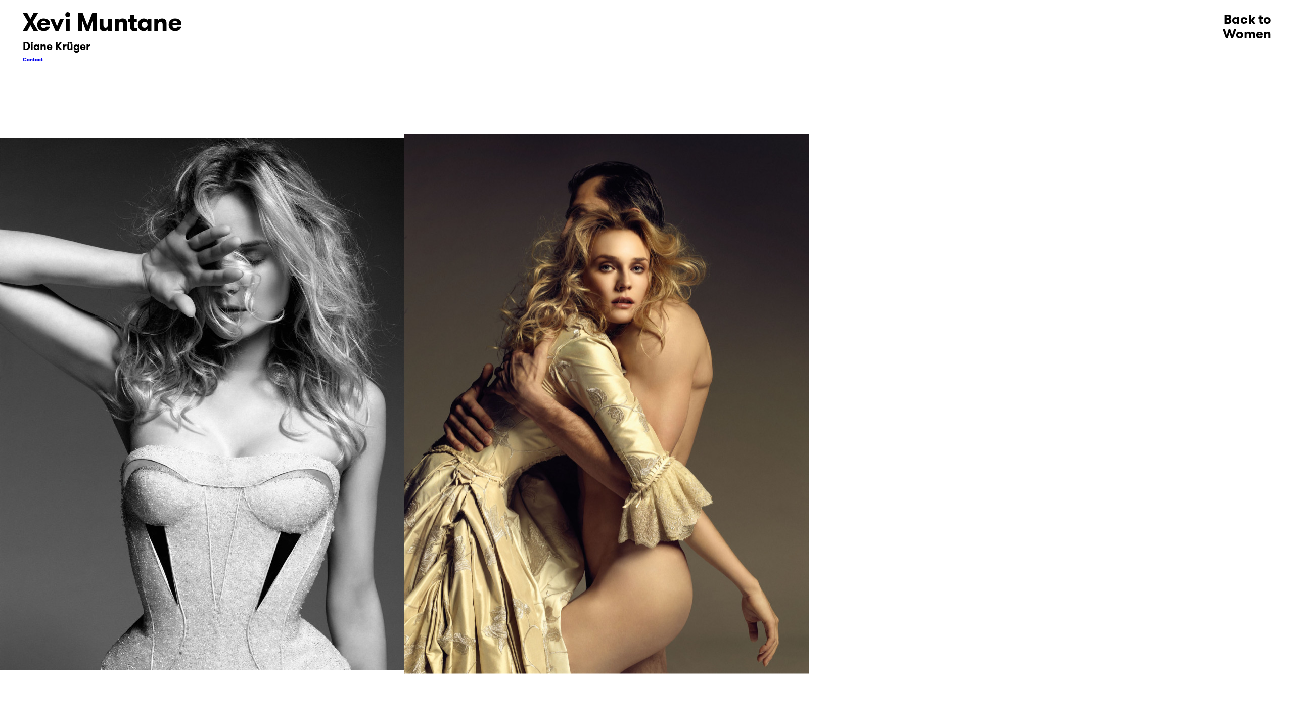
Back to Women (1247, 26)
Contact (33, 59)
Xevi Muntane (102, 22)
